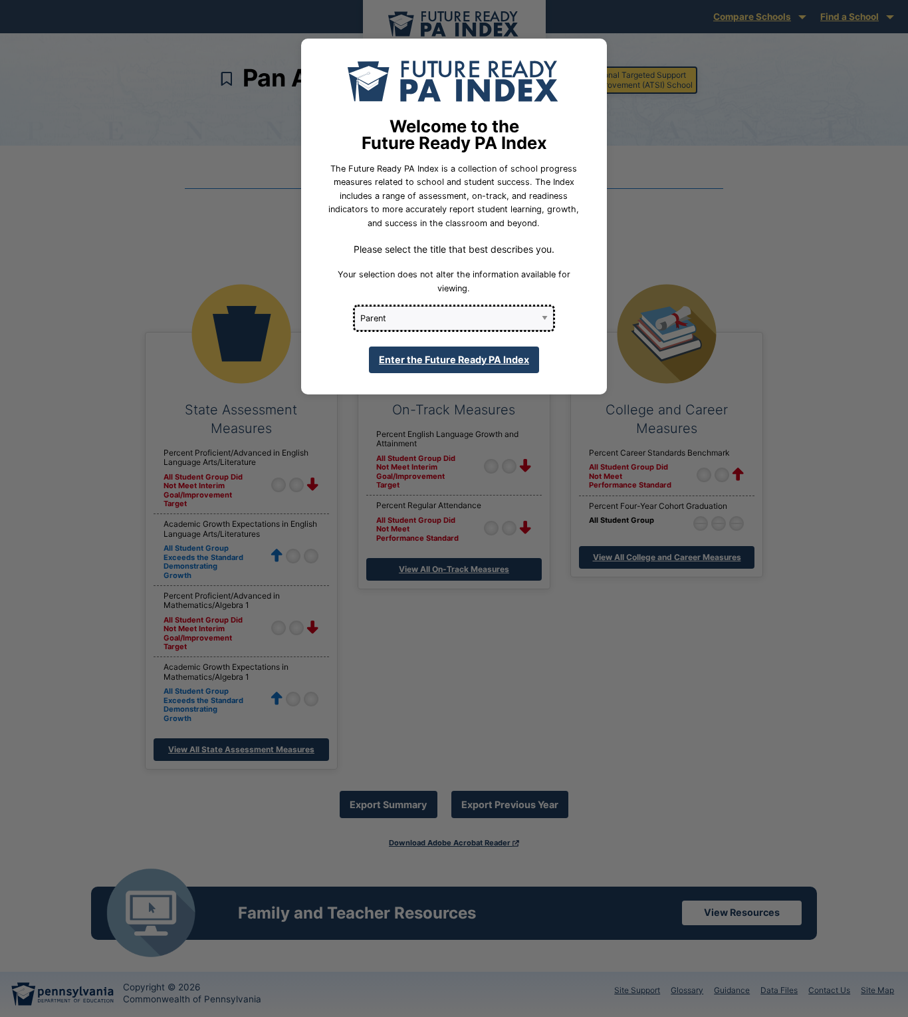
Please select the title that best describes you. (454, 249)
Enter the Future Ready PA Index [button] (454, 359)
